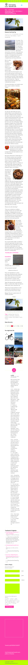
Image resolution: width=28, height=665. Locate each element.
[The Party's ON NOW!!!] (18, 361)
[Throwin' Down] (9, 361)
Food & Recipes (9, 12)
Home (13, 11)
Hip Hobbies (19, 11)
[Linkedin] (15, 1)
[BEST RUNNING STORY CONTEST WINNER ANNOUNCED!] (9, 348)
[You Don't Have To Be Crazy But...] (9, 336)
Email (23, 576)
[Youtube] (19, 1)
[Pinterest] (13, 1)
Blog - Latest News (9, 9)
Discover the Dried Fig (10, 32)
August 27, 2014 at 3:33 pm (12, 534)
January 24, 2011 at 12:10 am (12, 558)
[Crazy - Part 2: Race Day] (9, 354)
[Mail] (21, 1)
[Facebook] (9, 1)
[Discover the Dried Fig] (14, 24)
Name (23, 572)
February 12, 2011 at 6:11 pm (12, 548)
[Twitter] (11, 1)
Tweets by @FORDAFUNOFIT (12, 645)
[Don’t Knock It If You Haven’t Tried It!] (18, 354)
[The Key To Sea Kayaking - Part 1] (18, 338)
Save (12, 326)
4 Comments (15, 34)
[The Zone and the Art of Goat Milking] (18, 348)
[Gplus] (17, 1)
